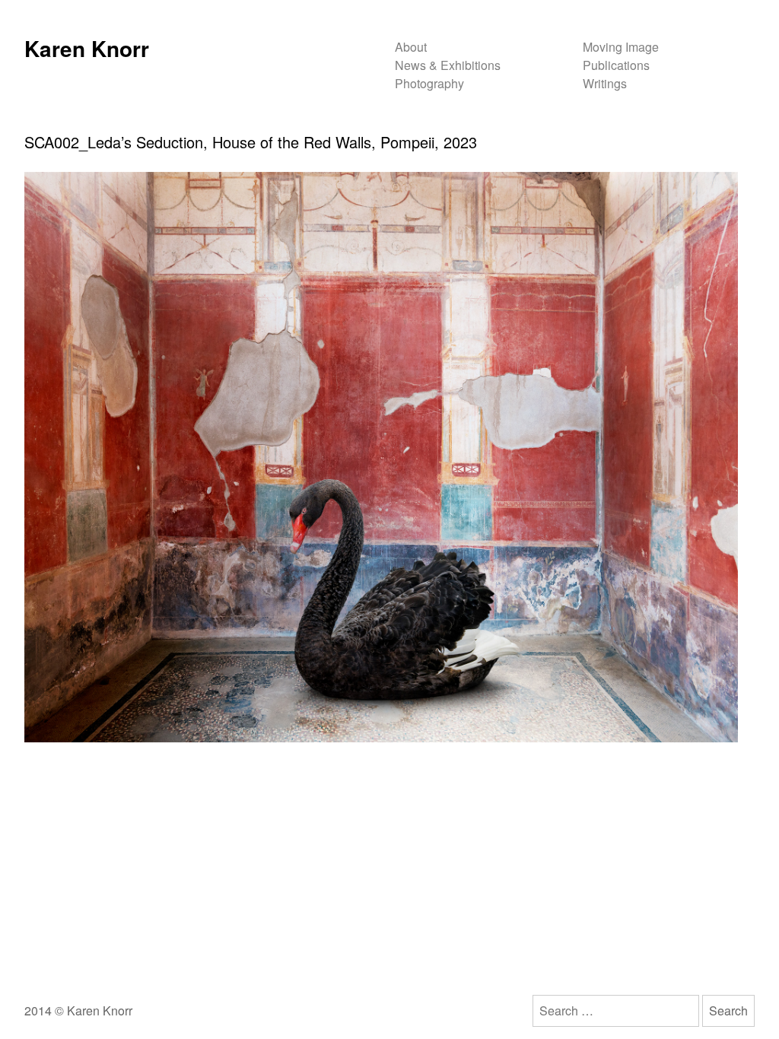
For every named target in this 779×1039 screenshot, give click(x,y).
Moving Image (621, 47)
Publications (616, 65)
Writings (605, 83)
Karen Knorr (86, 48)
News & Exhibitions (448, 65)
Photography (429, 83)
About (411, 47)
